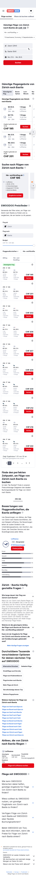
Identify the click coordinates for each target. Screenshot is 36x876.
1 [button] (9, 463)
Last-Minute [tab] (25, 93)
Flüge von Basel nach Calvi (11, 726)
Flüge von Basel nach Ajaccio (12, 709)
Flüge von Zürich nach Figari (12, 732)
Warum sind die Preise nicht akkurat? (16, 864)
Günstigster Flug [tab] (7, 93)
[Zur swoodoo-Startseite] (13, 10)
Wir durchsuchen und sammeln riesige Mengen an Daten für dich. (16, 860)
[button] (3, 11)
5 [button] (26, 463)
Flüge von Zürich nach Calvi (12, 729)
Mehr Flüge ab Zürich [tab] (10, 685)
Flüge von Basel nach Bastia (12, 721)
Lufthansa (14, 539)
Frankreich (24, 872)
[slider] (34, 245)
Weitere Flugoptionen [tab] (10, 694)
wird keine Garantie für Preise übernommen (16, 850)
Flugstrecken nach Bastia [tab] (12, 680)
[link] (15, 195)
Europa (16, 872)
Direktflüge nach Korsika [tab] (12, 671)
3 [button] (17, 463)
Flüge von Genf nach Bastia (12, 712)
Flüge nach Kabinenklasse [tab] (12, 676)
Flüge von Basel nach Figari (12, 724)
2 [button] (13, 463)
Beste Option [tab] (17, 93)
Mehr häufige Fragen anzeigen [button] (18, 645)
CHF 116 (22, 28)
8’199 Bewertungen (18, 545)
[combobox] (20, 226)
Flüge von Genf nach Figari (11, 715)
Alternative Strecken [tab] (10, 666)
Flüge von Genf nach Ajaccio (12, 706)
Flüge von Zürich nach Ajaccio (13, 735)
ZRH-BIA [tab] (18, 499)
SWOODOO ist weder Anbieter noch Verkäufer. (16, 856)
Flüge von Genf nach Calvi (11, 718)
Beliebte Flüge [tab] (26, 666)
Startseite (9, 872)
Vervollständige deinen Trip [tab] (13, 690)
